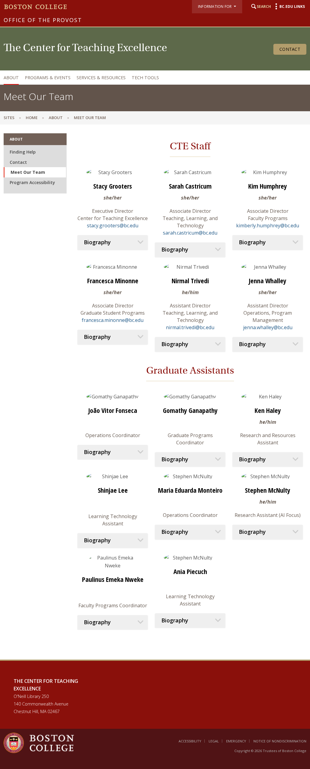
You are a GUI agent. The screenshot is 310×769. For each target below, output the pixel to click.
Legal (214, 741)
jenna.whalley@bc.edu (267, 327)
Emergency (236, 741)
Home (32, 117)
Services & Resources (101, 77)
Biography (97, 242)
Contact (289, 49)
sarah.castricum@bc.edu (190, 232)
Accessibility (190, 741)
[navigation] (153, 77)
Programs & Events (48, 77)
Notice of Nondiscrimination (279, 741)
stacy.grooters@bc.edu (112, 225)
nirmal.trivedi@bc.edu (190, 327)
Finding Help (23, 152)
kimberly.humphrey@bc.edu (267, 225)
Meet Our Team (28, 172)
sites (9, 117)
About (11, 77)
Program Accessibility (32, 182)
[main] (155, 392)
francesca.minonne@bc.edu (112, 320)
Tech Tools (145, 77)
